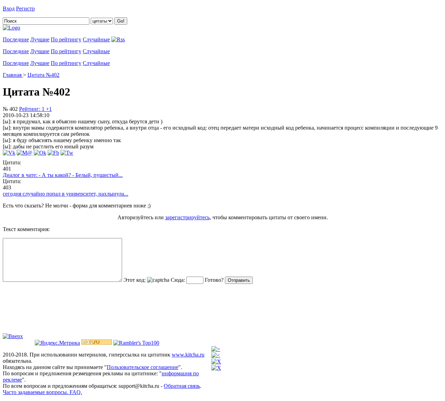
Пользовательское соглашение (142, 367)
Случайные (96, 39)
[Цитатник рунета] (11, 28)
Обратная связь (182, 386)
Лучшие (39, 39)
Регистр (25, 8)
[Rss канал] (118, 39)
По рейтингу (66, 39)
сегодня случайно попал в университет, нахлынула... (65, 194)
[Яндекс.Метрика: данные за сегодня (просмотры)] (57, 343)
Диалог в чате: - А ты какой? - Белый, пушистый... (63, 175)
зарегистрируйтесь (187, 217)
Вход (9, 8)
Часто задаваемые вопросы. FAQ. (42, 392)
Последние (16, 39)
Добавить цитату (56, 8)
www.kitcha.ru (188, 355)
